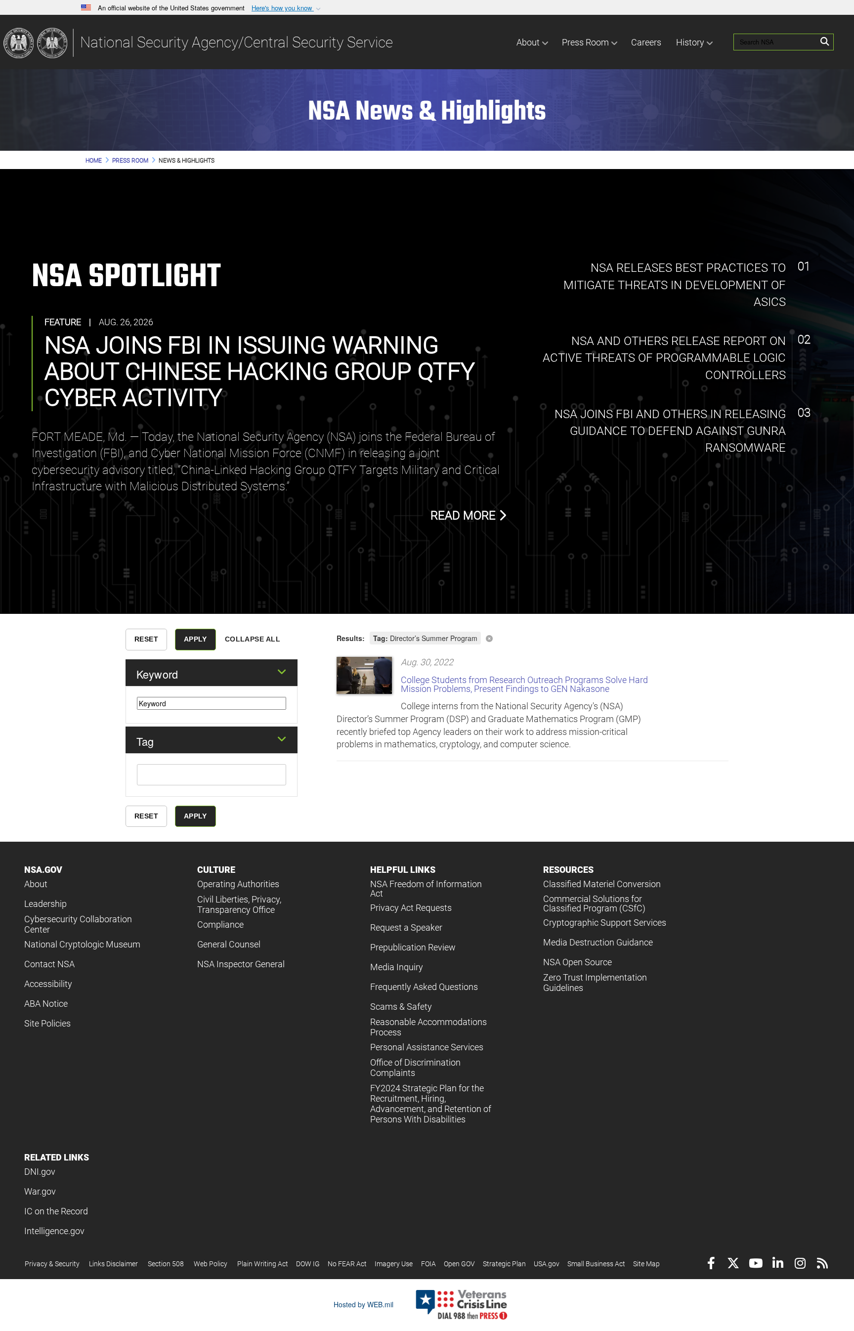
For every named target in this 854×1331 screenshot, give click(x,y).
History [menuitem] (690, 42)
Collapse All (252, 639)
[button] (287, 8)
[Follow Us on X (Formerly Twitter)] (733, 1264)
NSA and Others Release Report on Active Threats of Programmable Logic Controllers (664, 358)
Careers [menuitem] (646, 42)
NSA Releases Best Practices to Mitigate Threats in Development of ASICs (674, 285)
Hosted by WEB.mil (363, 1304)
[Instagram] (800, 1264)
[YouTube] (755, 1264)
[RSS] (822, 1264)
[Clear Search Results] (532, 637)
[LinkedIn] (777, 1264)
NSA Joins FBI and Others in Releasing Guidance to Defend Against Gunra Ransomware (669, 431)
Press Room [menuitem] (585, 42)
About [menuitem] (528, 42)
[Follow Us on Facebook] (711, 1264)
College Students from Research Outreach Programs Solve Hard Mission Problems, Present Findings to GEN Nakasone (524, 684)
